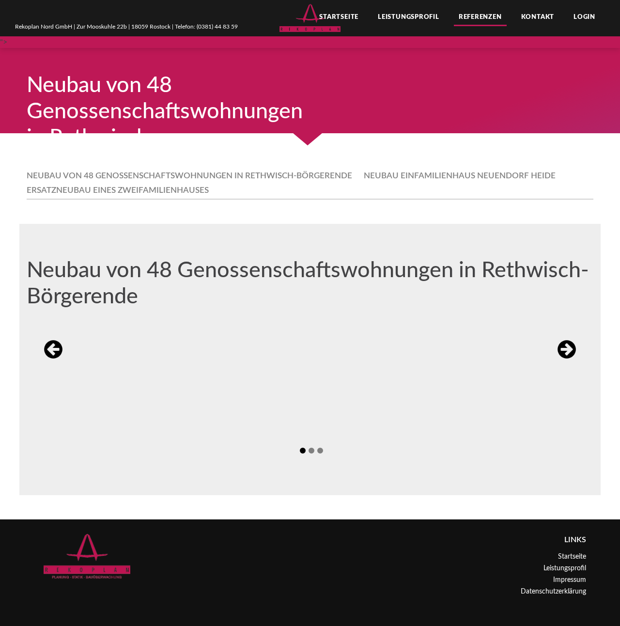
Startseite (338, 17)
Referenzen (480, 17)
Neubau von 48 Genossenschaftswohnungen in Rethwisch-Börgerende (189, 176)
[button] (53, 349)
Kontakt (537, 17)
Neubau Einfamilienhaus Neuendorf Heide (460, 176)
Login (584, 17)
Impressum (569, 580)
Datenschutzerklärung (553, 591)
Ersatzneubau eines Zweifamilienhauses (118, 190)
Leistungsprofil (408, 17)
